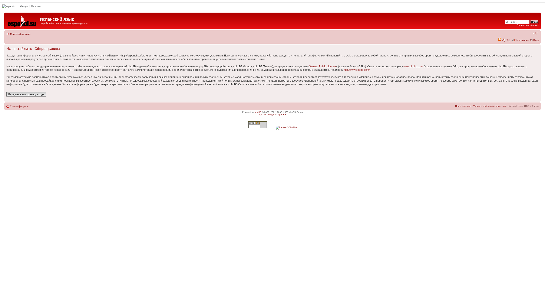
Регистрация (522, 40)
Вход (536, 40)
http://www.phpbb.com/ (357, 69)
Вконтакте (36, 6)
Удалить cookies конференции (489, 106)
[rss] (499, 40)
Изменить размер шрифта (535, 33)
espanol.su (11, 6)
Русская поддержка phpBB (272, 114)
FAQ (508, 40)
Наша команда (463, 106)
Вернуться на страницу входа (26, 94)
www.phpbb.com (413, 66)
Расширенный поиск (527, 25)
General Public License (322, 66)
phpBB (258, 112)
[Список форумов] (22, 20)
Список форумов (20, 34)
